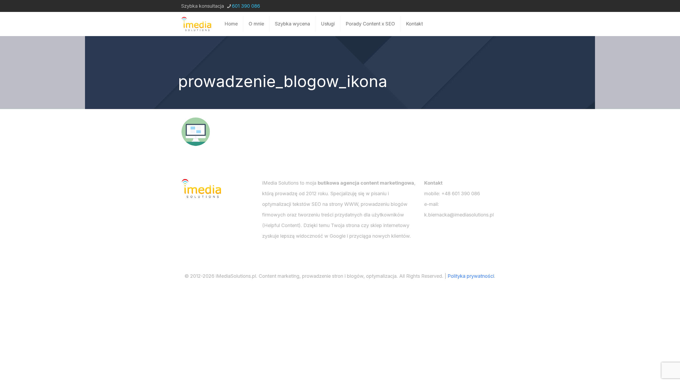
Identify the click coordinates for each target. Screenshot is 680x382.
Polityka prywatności (471, 276)
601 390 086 (246, 6)
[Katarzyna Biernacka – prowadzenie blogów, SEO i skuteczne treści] (196, 24)
